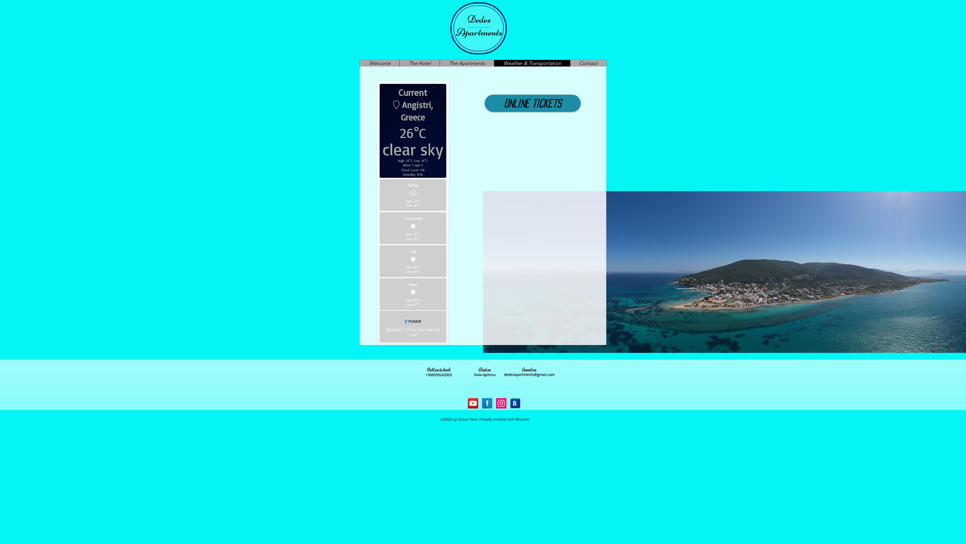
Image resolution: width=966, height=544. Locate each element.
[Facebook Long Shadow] (487, 403)
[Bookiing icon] (515, 403)
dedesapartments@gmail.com (529, 374)
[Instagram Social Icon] (501, 403)
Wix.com (522, 419)
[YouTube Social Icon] (473, 403)
